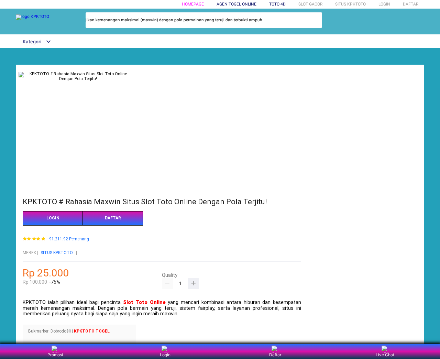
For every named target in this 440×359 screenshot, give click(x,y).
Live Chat (385, 354)
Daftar (275, 354)
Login (165, 354)
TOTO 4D (277, 4)
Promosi (55, 354)
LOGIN (384, 4)
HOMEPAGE (193, 4)
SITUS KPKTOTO (57, 252)
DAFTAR (410, 4)
